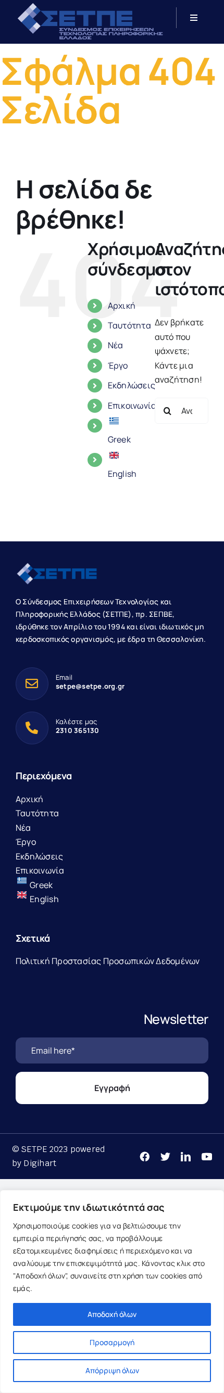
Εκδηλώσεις (131, 385)
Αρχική (121, 305)
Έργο (118, 365)
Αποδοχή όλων (112, 1314)
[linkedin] (186, 1156)
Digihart (39, 1163)
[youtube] (206, 1156)
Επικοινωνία (132, 405)
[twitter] (165, 1156)
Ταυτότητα (129, 325)
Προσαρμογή (112, 1342)
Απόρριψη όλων (112, 1370)
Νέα (115, 345)
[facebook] (145, 1156)
